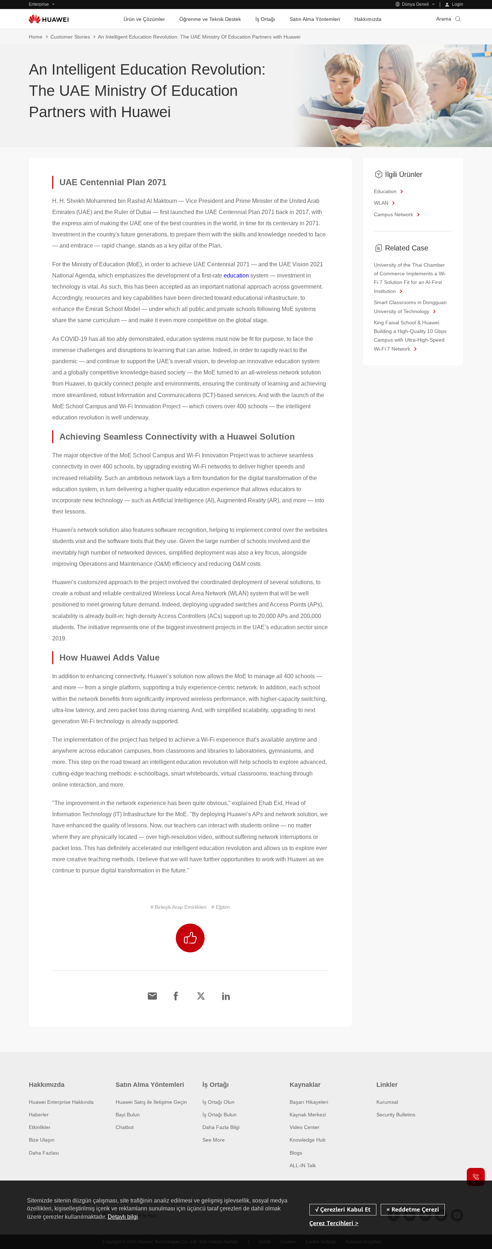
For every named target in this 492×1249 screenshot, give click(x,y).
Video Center (304, 1127)
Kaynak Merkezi (308, 1114)
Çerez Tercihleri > (333, 1223)
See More (213, 1140)
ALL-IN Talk (303, 1165)
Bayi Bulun (128, 1114)
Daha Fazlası (44, 1153)
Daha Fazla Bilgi (221, 1127)
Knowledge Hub (308, 1140)
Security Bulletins (395, 1114)
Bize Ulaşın (41, 1140)
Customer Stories (70, 37)
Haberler (39, 1114)
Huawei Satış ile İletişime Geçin (151, 1102)
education (236, 275)
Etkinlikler (39, 1127)
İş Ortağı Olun (218, 1102)
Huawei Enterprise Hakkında (61, 1102)
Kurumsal (387, 1102)
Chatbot (125, 1127)
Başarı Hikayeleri (309, 1102)
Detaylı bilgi (123, 1217)
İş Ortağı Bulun (219, 1114)
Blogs (296, 1153)
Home (36, 37)
